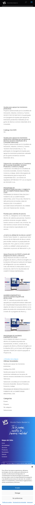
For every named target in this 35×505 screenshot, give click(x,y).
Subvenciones (8, 410)
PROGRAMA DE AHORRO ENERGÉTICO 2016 (13, 336)
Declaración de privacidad (19, 502)
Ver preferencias (17, 498)
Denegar (17, 493)
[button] (32, 467)
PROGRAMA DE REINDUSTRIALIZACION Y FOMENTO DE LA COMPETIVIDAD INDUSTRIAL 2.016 (17, 190)
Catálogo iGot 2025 (10, 130)
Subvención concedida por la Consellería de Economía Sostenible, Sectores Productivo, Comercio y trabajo (17, 165)
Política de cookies (7, 502)
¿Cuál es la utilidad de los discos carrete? (17, 235)
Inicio (3, 443)
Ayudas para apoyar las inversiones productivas (15, 108)
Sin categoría (7, 407)
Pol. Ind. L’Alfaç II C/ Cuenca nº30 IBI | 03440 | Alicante (19, 463)
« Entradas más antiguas (11, 359)
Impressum (30, 502)
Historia (4, 454)
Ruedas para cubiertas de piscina (15, 214)
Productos (5, 450)
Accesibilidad (5, 445)
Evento (6, 401)
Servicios (4, 447)
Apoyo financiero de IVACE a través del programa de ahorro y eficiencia (17, 254)
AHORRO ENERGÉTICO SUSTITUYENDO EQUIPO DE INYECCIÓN (14, 297)
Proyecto (6, 404)
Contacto (4, 456)
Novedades (5, 452)
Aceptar (17, 488)
